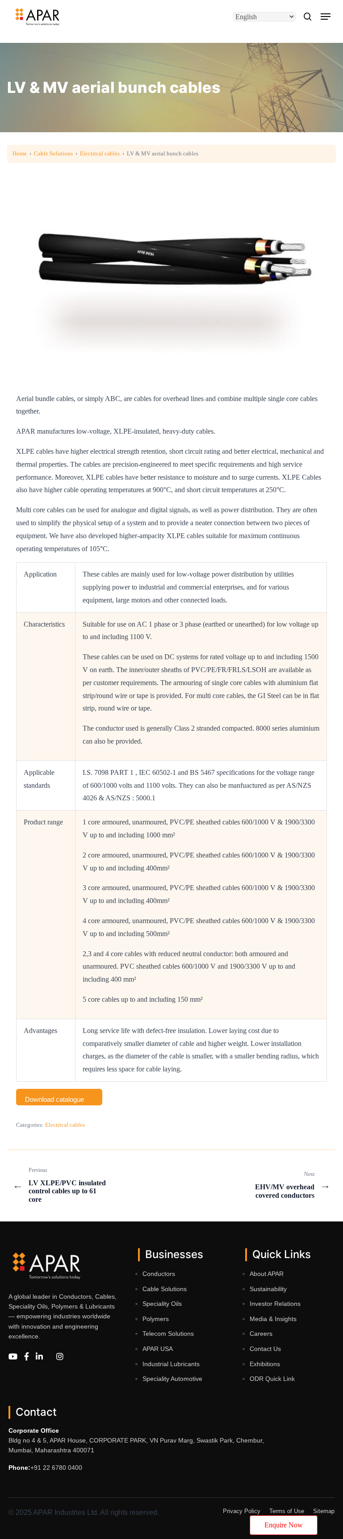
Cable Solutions (53, 153)
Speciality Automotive (172, 1378)
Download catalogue (54, 1099)
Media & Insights (273, 1318)
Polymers (155, 1318)
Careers (261, 1333)
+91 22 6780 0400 (56, 1467)
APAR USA (157, 1348)
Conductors (158, 1273)
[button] (325, 16)
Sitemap (324, 1511)
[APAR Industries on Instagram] (59, 1357)
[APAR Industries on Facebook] (26, 1357)
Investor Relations (275, 1303)
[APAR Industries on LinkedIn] (39, 1357)
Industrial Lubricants (171, 1364)
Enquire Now (283, 1525)
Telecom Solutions (168, 1333)
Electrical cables (100, 153)
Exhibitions (265, 1364)
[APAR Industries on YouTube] (12, 1357)
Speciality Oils (162, 1303)
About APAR (267, 1273)
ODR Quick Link (272, 1378)
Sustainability (268, 1288)
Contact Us (265, 1348)
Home (20, 153)
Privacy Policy (241, 1511)
